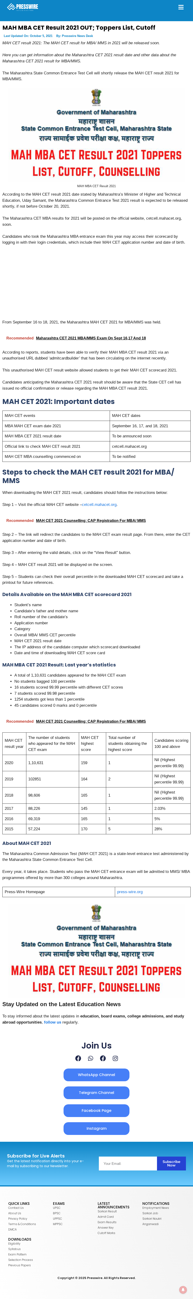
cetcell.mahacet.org (99, 504)
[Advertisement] (96, 284)
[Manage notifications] (183, 1290)
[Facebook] (78, 1058)
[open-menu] (181, 8)
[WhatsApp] (90, 1058)
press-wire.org (130, 892)
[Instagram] (115, 1058)
